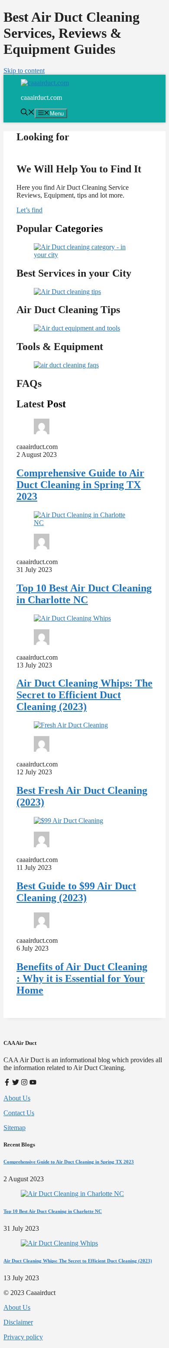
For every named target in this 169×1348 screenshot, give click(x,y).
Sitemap (14, 1127)
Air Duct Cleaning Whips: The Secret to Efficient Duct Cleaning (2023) (84, 694)
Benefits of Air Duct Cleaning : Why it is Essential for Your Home (81, 978)
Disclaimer (18, 1322)
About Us (16, 1098)
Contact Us (18, 1113)
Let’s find (29, 210)
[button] (28, 113)
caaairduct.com (41, 97)
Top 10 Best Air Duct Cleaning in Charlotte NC (84, 593)
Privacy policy (23, 1337)
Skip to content (24, 70)
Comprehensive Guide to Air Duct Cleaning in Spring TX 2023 (80, 484)
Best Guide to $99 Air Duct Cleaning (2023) (76, 891)
